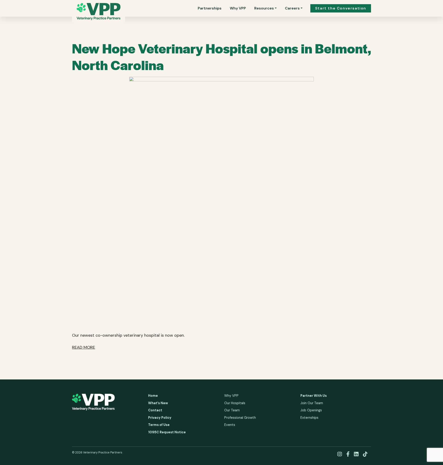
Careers (292, 8)
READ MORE (83, 347)
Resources (264, 8)
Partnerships (210, 8)
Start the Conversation (340, 8)
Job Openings (311, 410)
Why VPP (238, 8)
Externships (309, 418)
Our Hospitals (234, 403)
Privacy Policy (159, 418)
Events (229, 425)
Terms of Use (159, 425)
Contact (155, 410)
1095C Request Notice (167, 432)
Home (153, 396)
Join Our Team (311, 403)
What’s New (158, 403)
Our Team (232, 410)
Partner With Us (313, 396)
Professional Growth (240, 418)
